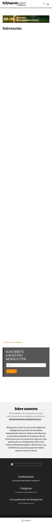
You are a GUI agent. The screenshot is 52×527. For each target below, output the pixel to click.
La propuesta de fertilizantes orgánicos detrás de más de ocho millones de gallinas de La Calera (24, 230)
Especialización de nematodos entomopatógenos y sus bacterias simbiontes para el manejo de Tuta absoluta (25, 173)
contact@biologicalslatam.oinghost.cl (26, 481)
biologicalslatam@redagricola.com (25, 419)
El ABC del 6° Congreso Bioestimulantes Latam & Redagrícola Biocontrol (20, 110)
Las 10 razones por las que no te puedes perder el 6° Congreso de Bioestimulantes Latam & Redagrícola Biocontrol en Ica (24, 263)
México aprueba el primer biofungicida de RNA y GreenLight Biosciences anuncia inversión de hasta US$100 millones (25, 52)
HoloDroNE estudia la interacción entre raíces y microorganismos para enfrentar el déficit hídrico (25, 202)
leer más (8, 59)
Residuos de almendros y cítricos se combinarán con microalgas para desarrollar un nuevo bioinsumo (24, 325)
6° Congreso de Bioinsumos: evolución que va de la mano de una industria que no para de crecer (26, 82)
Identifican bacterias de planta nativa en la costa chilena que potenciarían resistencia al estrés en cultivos (25, 294)
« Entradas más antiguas (12, 342)
